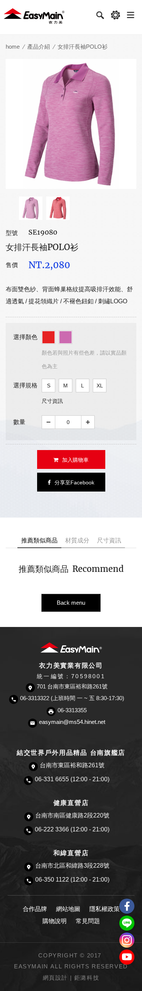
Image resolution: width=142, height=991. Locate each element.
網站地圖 (68, 909)
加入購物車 (75, 460)
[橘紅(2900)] (48, 337)
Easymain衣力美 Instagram (126, 940)
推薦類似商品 (39, 540)
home (13, 46)
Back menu (71, 602)
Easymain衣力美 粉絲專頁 (126, 906)
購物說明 (54, 921)
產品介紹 (38, 46)
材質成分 (77, 540)
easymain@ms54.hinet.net (72, 722)
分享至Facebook (74, 482)
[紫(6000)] (65, 337)
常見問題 (88, 921)
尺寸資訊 (52, 401)
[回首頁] (34, 15)
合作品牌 (35, 909)
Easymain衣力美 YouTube (126, 957)
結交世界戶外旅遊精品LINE (126, 923)
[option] (71, 124)
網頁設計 (55, 978)
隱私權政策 (104, 909)
